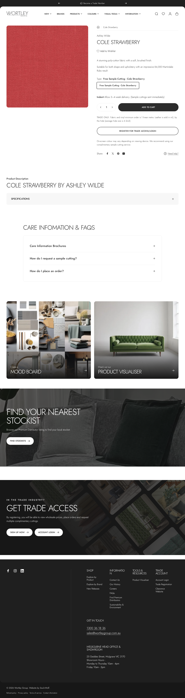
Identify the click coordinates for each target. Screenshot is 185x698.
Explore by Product (91, 578)
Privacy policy (23, 693)
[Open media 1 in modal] (47, 66)
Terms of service (36, 693)
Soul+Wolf (44, 687)
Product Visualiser (141, 580)
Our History (115, 584)
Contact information (50, 693)
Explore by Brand (94, 584)
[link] (137, 131)
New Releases (93, 588)
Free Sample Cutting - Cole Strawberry (118, 85)
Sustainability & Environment (117, 606)
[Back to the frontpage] (98, 27)
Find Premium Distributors (116, 599)
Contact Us (115, 580)
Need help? (173, 153)
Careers (113, 588)
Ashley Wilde (103, 36)
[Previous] (59, 3)
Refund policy (11, 693)
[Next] (126, 3)
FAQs (112, 593)
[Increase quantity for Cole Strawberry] (113, 107)
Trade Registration (164, 584)
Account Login (162, 580)
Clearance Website (160, 590)
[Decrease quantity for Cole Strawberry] (100, 107)
